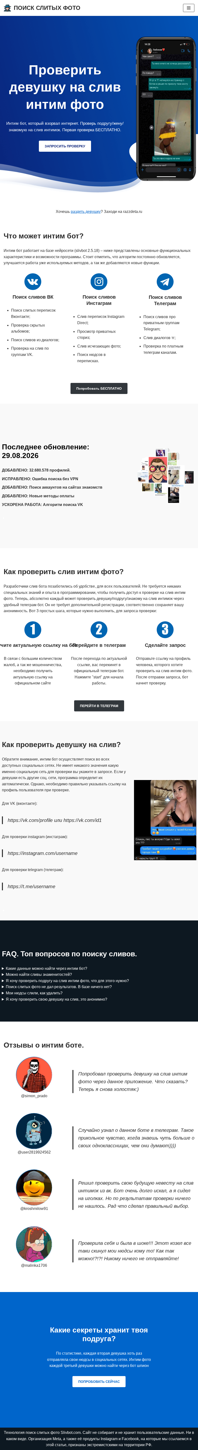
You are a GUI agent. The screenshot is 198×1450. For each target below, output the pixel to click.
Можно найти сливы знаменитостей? (39, 974)
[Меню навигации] (188, 8)
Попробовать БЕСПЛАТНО (99, 388)
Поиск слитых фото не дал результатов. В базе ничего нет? (59, 987)
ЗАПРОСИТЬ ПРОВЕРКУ (65, 146)
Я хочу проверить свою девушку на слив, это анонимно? (56, 999)
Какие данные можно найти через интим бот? (46, 968)
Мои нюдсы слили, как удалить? (34, 993)
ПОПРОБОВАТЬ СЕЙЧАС (99, 1382)
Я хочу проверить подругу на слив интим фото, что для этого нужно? (67, 981)
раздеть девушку (86, 212)
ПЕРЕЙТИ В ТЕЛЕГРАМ (99, 706)
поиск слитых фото (43, 1432)
